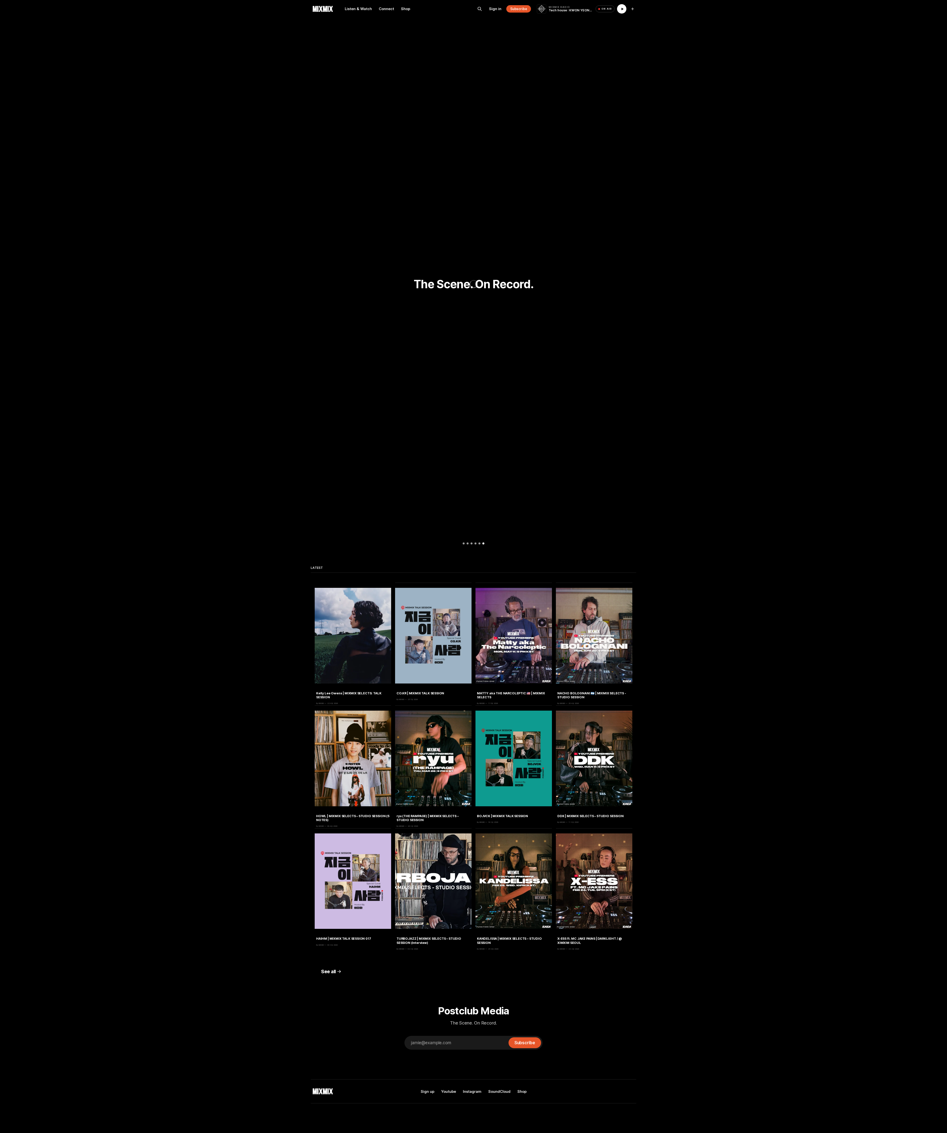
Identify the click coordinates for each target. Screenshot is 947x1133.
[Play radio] (621, 9)
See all (328, 971)
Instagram (472, 1091)
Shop (405, 8)
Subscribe (518, 9)
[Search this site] (480, 9)
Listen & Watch (358, 8)
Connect (386, 8)
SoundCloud (499, 1091)
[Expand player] (632, 9)
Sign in (495, 8)
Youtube (448, 1091)
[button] (464, 543)
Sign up (427, 1091)
